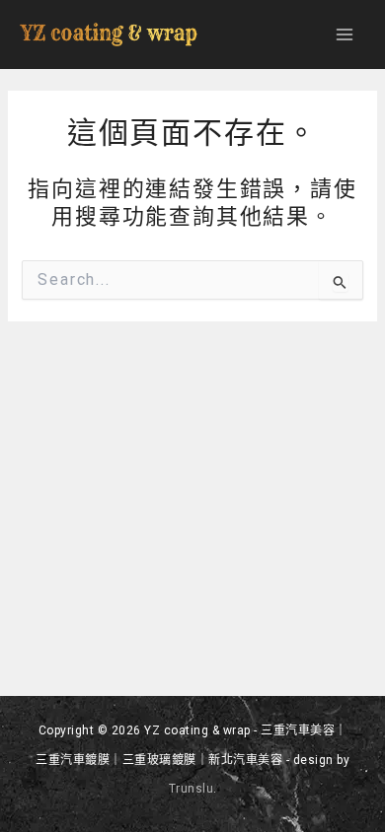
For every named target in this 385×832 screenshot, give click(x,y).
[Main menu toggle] (344, 34)
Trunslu (191, 789)
